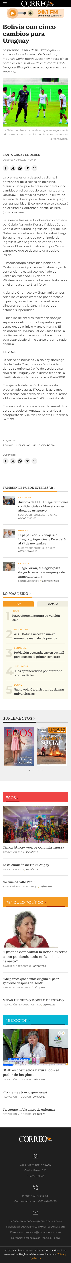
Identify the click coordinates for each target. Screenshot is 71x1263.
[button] (35, 102)
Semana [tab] (53, 603)
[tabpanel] (19, 746)
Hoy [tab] (18, 603)
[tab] (29, 770)
